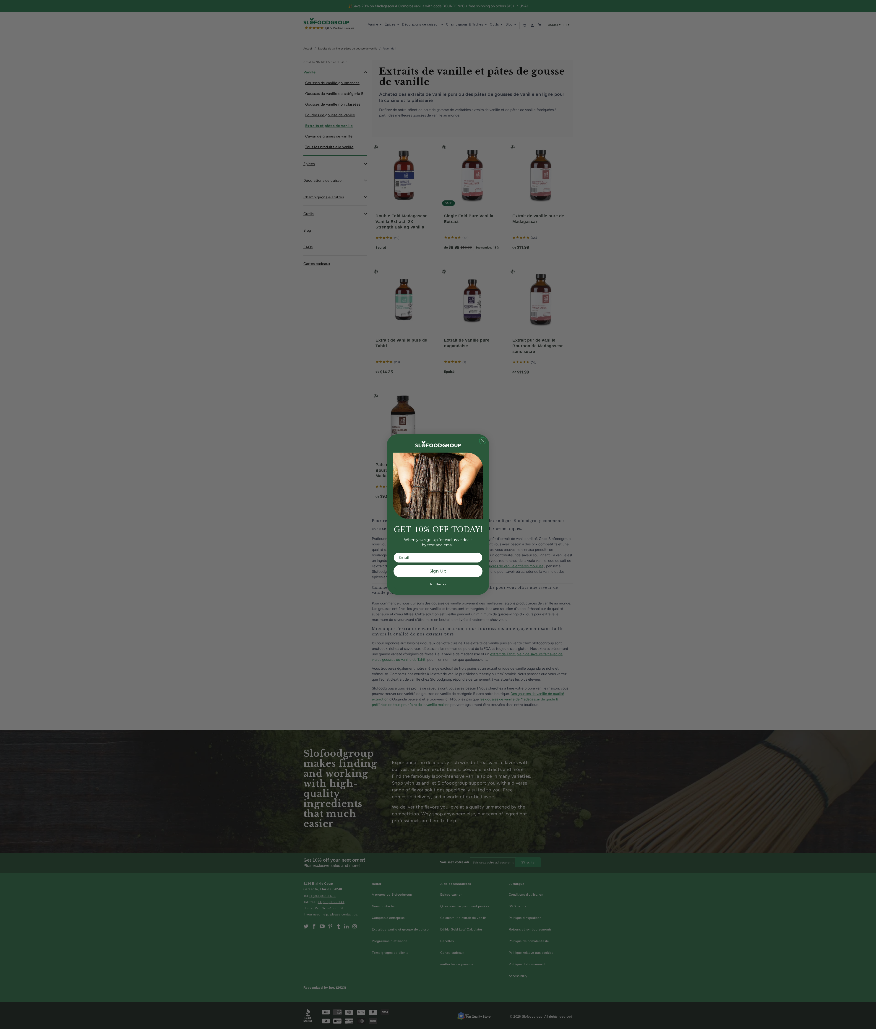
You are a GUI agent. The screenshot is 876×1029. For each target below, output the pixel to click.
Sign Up (438, 571)
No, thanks (438, 584)
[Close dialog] (483, 441)
